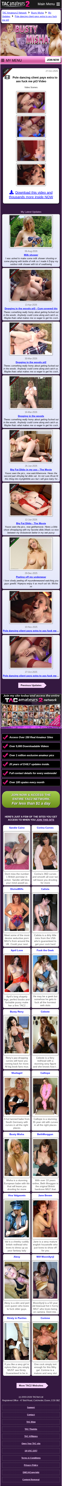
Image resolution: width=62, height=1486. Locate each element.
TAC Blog (30, 1422)
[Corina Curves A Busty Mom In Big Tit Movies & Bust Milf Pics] (45, 851)
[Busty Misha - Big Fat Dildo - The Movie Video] (31, 500)
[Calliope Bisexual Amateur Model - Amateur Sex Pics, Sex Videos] (45, 1096)
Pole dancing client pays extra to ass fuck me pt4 (32, 630)
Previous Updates (31, 685)
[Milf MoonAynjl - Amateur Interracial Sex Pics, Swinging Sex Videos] (45, 1280)
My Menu (14, 60)
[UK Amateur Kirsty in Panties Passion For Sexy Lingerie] (17, 1341)
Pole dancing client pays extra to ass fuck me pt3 (32, 675)
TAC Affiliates (31, 1436)
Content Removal (30, 1479)
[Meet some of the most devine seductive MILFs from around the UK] (17, 912)
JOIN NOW (53, 59)
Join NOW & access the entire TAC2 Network (31, 799)
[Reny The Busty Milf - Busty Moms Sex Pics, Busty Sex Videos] (17, 1034)
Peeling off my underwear (31, 577)
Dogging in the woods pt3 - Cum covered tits (31, 308)
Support (31, 1407)
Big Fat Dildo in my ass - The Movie (31, 469)
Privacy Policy (31, 1465)
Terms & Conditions (31, 1458)
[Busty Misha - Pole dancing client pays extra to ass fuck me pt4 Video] (31, 607)
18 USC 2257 (31, 1451)
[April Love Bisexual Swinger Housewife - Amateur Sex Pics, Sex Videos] (17, 973)
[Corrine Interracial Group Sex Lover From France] (45, 1341)
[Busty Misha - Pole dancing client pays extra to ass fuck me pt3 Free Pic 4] (31, 174)
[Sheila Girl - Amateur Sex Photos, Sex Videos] (17, 1096)
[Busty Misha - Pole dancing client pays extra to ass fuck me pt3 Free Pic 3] (31, 150)
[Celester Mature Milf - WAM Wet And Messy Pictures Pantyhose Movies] (45, 1034)
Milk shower (31, 255)
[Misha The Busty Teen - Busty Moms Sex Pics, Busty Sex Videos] (17, 1157)
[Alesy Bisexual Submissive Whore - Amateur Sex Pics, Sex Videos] (17, 1280)
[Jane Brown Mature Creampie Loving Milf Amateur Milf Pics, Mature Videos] (45, 1218)
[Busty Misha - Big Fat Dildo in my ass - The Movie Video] (31, 446)
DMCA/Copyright (31, 1472)
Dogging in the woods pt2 (31, 362)
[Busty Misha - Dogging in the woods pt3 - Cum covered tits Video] (31, 285)
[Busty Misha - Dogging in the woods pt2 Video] (31, 338)
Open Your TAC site (31, 1443)
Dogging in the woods (31, 416)
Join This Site (45, 819)
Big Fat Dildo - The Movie (31, 523)
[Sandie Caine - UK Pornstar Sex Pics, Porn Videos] (17, 851)
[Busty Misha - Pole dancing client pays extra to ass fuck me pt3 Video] (31, 652)
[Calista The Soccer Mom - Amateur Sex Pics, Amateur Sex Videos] (45, 912)
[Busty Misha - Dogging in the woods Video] (31, 392)
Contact (31, 1415)
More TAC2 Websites (31, 1385)
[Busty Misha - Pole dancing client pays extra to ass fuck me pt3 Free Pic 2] (31, 126)
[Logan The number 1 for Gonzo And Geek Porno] (45, 973)
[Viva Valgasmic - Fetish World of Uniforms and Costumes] (17, 1218)
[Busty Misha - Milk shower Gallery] (31, 231)
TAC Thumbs (31, 1429)
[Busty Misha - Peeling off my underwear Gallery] (31, 553)
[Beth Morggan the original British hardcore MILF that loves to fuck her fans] (45, 1157)
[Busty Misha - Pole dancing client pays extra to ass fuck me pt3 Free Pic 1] (31, 102)
